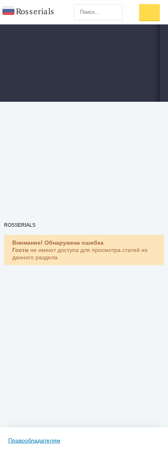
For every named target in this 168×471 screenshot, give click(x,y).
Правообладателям (34, 440)
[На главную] (28, 12)
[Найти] (114, 12)
